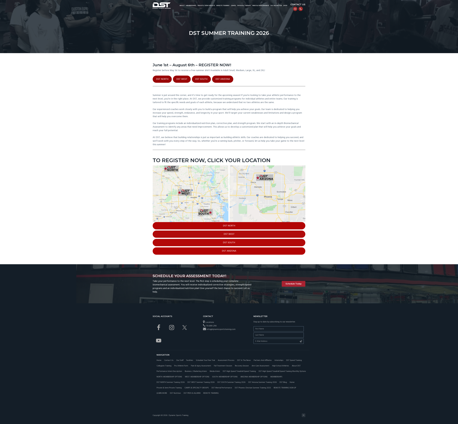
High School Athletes (280, 365)
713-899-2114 (211, 326)
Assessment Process (226, 360)
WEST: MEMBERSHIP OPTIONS (197, 376)
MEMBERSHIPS (276, 376)
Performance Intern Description (169, 371)
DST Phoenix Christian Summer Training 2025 (253, 387)
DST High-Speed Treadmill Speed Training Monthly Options (282, 371)
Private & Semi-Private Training (169, 387)
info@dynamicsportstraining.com (221, 329)
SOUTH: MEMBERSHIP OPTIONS (225, 376)
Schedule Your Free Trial (205, 360)
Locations (209, 322)
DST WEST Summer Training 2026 (201, 382)
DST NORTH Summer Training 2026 (171, 382)
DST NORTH (162, 79)
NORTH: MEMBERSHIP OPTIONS (169, 376)
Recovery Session (242, 365)
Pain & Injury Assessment (201, 365)
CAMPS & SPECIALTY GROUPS (197, 387)
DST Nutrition (175, 393)
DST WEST (181, 79)
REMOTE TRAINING (211, 393)
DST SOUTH (201, 79)
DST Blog (283, 382)
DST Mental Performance (222, 387)
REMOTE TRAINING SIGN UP (285, 387)
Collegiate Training (164, 365)
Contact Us (168, 360)
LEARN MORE (162, 393)
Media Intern (215, 371)
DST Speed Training (294, 360)
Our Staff (179, 360)
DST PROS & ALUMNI (192, 393)
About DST (296, 365)
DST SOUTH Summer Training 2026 (231, 382)
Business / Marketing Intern (196, 371)
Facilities (189, 360)
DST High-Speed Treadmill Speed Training (239, 371)
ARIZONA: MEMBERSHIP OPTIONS (254, 376)
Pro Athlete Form (181, 365)
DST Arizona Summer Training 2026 (262, 382)
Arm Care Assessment (260, 365)
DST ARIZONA (223, 79)
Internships (279, 360)
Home (159, 360)
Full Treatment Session (223, 365)
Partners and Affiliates (263, 360)
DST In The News (244, 360)
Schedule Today (294, 284)
